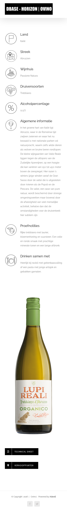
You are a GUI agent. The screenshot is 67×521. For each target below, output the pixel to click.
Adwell (53, 497)
